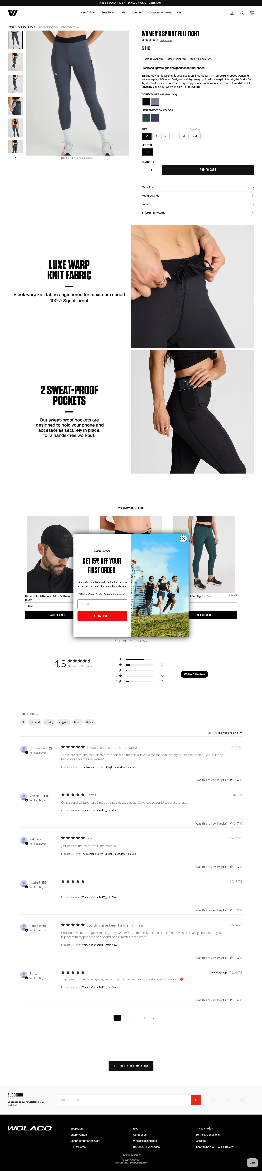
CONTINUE (102, 616)
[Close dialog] (183, 538)
